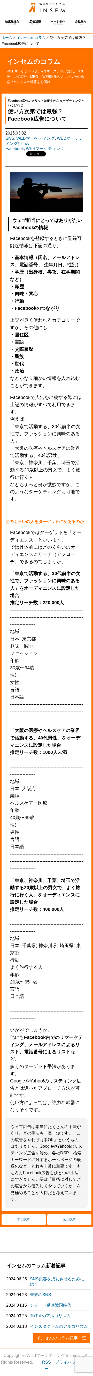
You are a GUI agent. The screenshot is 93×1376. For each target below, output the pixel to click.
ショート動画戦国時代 (50, 1305)
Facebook (14, 148)
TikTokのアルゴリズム (50, 1316)
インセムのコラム (33, 61)
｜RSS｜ (46, 1362)
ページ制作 (58, 22)
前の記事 (23, 1219)
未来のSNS (40, 1294)
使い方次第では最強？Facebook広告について (46, 8)
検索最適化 (12, 22)
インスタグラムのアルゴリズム (59, 1326)
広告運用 (35, 22)
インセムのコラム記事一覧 (61, 1338)
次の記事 (69, 1219)
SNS (9, 138)
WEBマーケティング (35, 138)
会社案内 (80, 22)
